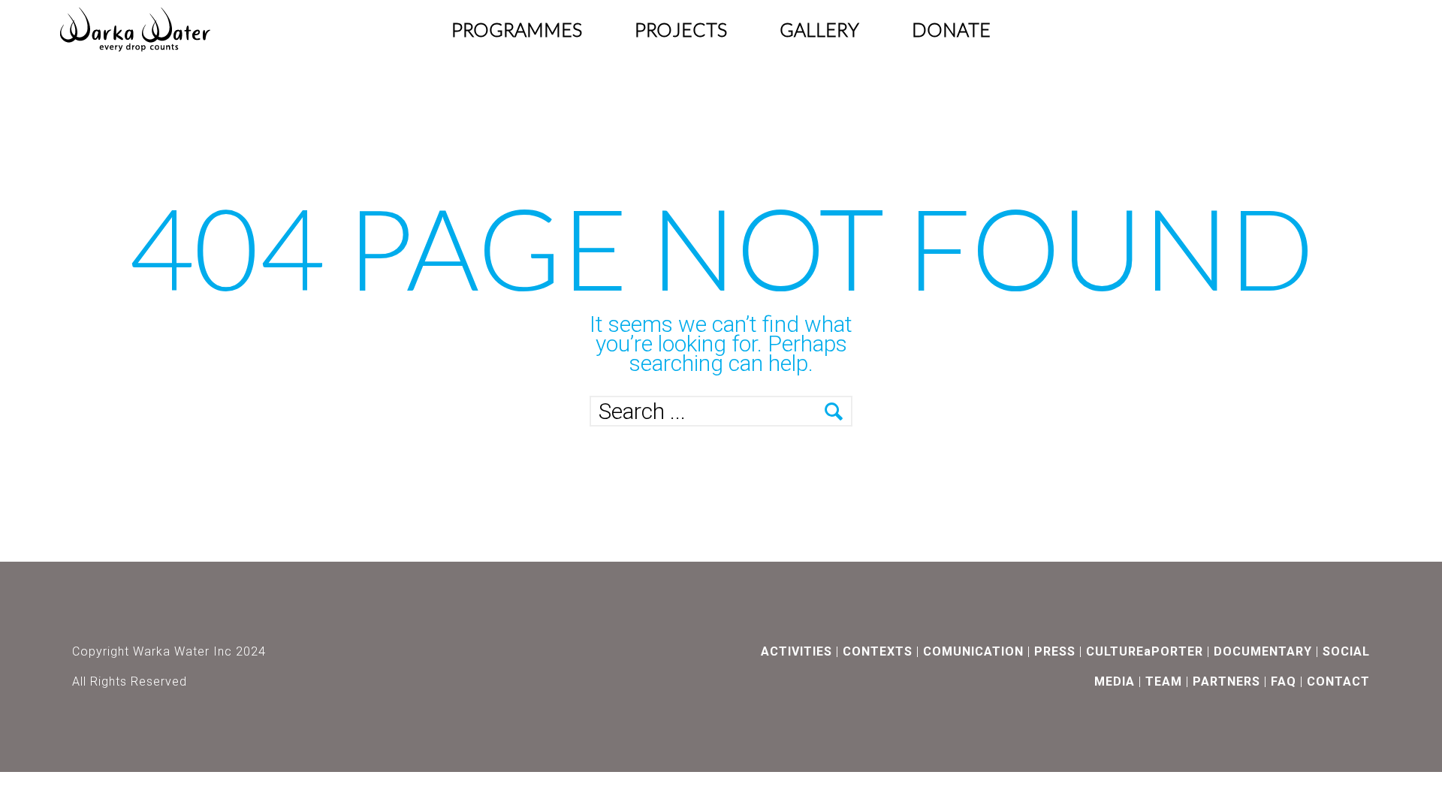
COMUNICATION (973, 651)
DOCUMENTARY (1263, 651)
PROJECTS (681, 29)
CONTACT (1338, 681)
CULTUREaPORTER (1144, 651)
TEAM (1163, 681)
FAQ (1283, 681)
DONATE (951, 29)
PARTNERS (1226, 681)
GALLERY (819, 29)
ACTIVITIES (796, 651)
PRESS (1054, 651)
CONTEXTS (878, 651)
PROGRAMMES (516, 29)
